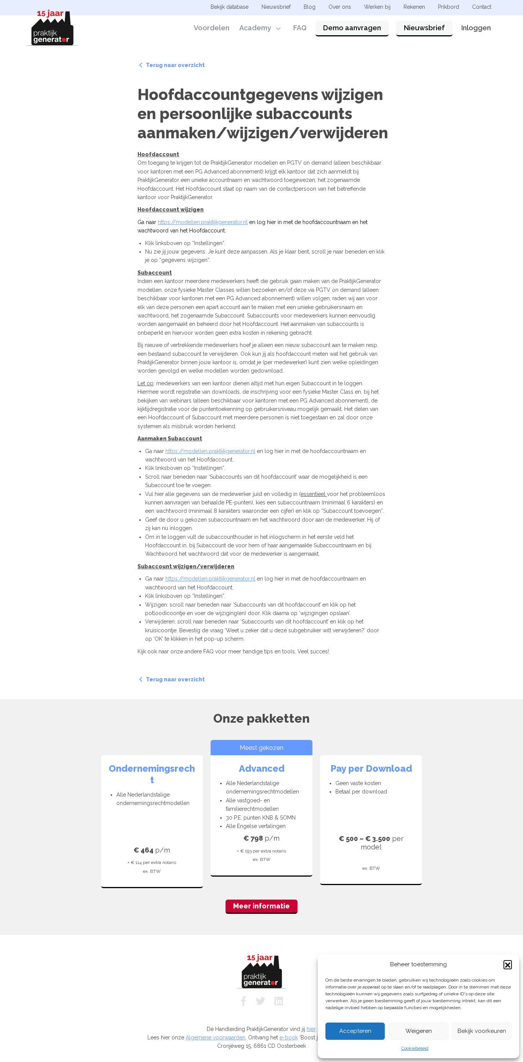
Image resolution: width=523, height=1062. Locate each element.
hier (311, 1029)
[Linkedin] (279, 1001)
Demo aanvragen (352, 28)
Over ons (340, 7)
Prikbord (448, 7)
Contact (481, 7)
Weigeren (418, 1031)
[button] (508, 964)
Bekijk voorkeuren (482, 1031)
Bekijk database (229, 7)
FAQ (300, 28)
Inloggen (476, 28)
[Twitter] (260, 1001)
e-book (288, 1037)
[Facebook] (243, 1001)
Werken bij (377, 7)
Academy (255, 28)
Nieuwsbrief (424, 28)
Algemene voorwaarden (215, 1037)
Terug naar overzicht (175, 65)
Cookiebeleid (414, 1048)
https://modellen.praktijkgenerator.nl (203, 222)
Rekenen (414, 7)
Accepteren (355, 1031)
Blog (309, 7)
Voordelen (211, 28)
